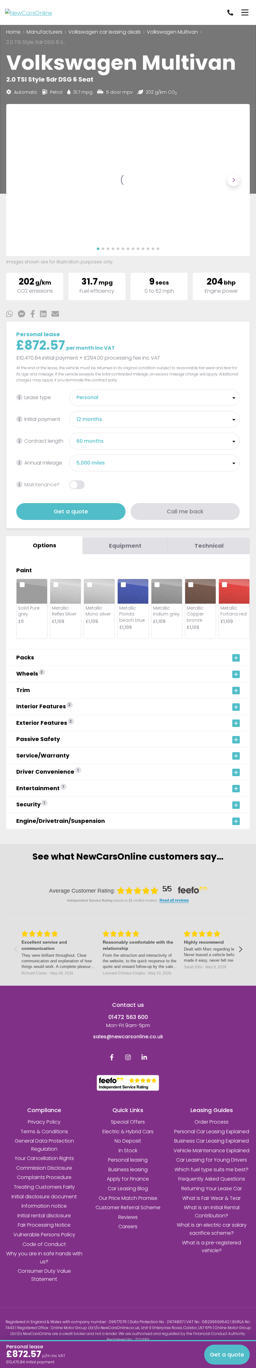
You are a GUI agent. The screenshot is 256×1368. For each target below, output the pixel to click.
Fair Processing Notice (44, 1225)
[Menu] (245, 12)
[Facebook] (112, 1058)
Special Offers (128, 1121)
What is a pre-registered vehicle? (211, 1246)
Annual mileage (43, 462)
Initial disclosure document (44, 1196)
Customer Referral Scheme (128, 1207)
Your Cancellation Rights (44, 1158)
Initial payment (42, 419)
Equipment (125, 546)
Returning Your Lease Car (211, 1188)
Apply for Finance (128, 1178)
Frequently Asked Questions (211, 1178)
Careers (127, 1226)
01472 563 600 (128, 1017)
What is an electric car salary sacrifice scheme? (212, 1229)
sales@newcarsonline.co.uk (128, 1036)
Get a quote (71, 511)
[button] (98, 249)
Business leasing (128, 1169)
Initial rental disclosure (44, 1215)
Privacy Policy (44, 1121)
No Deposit (128, 1140)
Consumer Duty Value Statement (44, 1275)
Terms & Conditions (44, 1131)
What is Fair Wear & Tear (211, 1198)
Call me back (185, 511)
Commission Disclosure (44, 1168)
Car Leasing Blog (128, 1188)
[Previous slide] (22, 180)
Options (44, 545)
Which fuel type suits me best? (212, 1169)
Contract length (43, 441)
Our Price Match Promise (128, 1198)
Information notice (44, 1206)
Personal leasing (128, 1159)
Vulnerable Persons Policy (44, 1234)
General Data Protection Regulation (44, 1145)
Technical (209, 546)
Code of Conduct (44, 1244)
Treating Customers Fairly (44, 1187)
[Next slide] (233, 180)
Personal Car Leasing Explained (211, 1131)
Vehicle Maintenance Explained (211, 1150)
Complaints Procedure (44, 1177)
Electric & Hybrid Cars (128, 1131)
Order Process (211, 1121)
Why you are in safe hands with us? (44, 1257)
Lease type (37, 397)
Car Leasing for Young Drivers (211, 1159)
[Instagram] (128, 1058)
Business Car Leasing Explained (211, 1140)
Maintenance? (42, 484)
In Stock (128, 1150)
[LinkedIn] (144, 1058)
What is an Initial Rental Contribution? (211, 1211)
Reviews (128, 1217)
